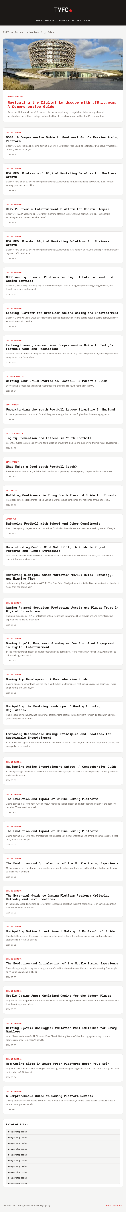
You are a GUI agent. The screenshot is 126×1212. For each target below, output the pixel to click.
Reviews (64, 20)
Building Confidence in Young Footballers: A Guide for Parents (61, 495)
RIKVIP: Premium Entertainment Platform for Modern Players (57, 209)
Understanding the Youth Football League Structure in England (60, 409)
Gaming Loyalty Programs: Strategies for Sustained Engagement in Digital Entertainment (60, 645)
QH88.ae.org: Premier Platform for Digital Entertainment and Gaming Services (59, 279)
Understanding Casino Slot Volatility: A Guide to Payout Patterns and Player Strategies (56, 549)
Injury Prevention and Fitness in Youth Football (48, 438)
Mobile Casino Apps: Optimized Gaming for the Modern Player (58, 995)
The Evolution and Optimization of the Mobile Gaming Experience (62, 863)
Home (39, 20)
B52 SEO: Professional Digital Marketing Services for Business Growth (61, 175)
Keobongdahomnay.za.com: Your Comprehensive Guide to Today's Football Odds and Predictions (59, 347)
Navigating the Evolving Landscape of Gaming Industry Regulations (53, 708)
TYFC (61, 9)
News (87, 20)
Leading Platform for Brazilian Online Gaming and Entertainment (62, 313)
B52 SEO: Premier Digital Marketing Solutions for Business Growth (57, 243)
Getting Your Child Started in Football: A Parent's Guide (57, 381)
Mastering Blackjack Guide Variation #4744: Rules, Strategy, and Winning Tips (59, 577)
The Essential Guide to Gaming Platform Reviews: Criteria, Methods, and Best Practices (57, 897)
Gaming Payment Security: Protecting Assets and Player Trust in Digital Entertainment (62, 609)
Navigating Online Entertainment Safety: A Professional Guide (60, 931)
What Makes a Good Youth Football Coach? (41, 466)
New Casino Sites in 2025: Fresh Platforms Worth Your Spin (57, 1063)
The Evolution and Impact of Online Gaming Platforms (52, 799)
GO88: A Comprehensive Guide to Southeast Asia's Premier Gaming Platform (62, 139)
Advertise (117, 1205)
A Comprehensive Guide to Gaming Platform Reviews (49, 1096)
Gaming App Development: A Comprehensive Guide (47, 679)
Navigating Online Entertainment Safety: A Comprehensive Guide (61, 766)
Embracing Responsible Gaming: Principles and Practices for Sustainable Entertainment (58, 736)
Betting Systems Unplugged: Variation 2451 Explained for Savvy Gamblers (61, 1030)
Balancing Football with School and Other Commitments (53, 523)
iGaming (50, 20)
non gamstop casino (17, 1131)
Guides (76, 20)
